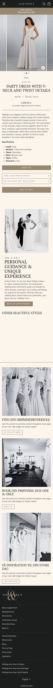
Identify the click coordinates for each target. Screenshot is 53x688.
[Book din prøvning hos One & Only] (26, 462)
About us (5, 628)
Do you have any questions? (19, 181)
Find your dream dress (17, 176)
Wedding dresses (8, 612)
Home (26, 78)
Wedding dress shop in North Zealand (15, 672)
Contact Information (9, 636)
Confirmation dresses (9, 620)
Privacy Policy (7, 652)
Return (4, 644)
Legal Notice (6, 656)
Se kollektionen (12, 432)
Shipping (23, 105)
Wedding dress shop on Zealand (13, 664)
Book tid (26, 168)
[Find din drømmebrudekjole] (26, 391)
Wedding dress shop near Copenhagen (15, 668)
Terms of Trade (7, 648)
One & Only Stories (8, 624)
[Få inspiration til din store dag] (26, 537)
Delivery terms (7, 640)
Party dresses (7, 616)
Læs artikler (11, 581)
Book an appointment (19, 304)
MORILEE (26, 82)
